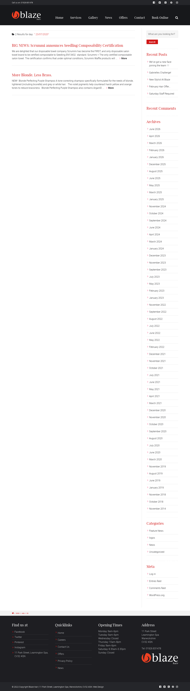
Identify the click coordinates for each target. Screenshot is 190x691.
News (108, 17)
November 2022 (157, 304)
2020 (17, 613)
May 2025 (154, 185)
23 (27, 613)
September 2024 (157, 220)
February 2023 (156, 290)
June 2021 (154, 382)
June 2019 (154, 480)
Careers (62, 639)
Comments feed (157, 588)
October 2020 (156, 424)
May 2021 (154, 389)
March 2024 (155, 241)
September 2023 (157, 269)
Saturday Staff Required (161, 93)
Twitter (18, 637)
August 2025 (156, 171)
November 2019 (157, 466)
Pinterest (19, 642)
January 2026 (156, 157)
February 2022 (156, 347)
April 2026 (154, 136)
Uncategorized (156, 551)
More (124, 58)
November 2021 (157, 361)
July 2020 (154, 445)
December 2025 (157, 164)
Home (59, 17)
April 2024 (154, 234)
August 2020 (156, 438)
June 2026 (154, 129)
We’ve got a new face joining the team (160, 63)
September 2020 (157, 431)
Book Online (160, 17)
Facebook (20, 631)
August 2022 (156, 318)
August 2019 (156, 473)
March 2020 (155, 459)
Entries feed (155, 581)
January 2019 (156, 487)
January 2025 (156, 199)
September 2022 (157, 311)
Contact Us (63, 646)
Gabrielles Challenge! (160, 72)
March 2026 (155, 143)
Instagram (20, 647)
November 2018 (157, 494)
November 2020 (157, 417)
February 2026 (156, 150)
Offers (123, 17)
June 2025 (154, 178)
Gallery (93, 17)
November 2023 (157, 262)
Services (75, 17)
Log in (152, 574)
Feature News (156, 530)
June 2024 (154, 227)
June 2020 (154, 452)
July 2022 (154, 325)
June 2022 (154, 333)
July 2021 (154, 375)
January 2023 (156, 297)
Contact (139, 17)
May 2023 (154, 283)
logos (152, 537)
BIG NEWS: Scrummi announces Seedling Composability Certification (67, 45)
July (23, 613)
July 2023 (154, 276)
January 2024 (156, 248)
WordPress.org (156, 595)
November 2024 (157, 206)
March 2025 (155, 192)
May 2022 (154, 340)
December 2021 (157, 354)
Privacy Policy (65, 661)
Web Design (98, 686)
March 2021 (155, 403)
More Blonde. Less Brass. (32, 75)
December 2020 (157, 410)
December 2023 (157, 255)
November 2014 (157, 508)
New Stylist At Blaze (159, 79)
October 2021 (156, 368)
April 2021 (154, 396)
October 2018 (156, 501)
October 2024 (156, 213)
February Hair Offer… (159, 86)
